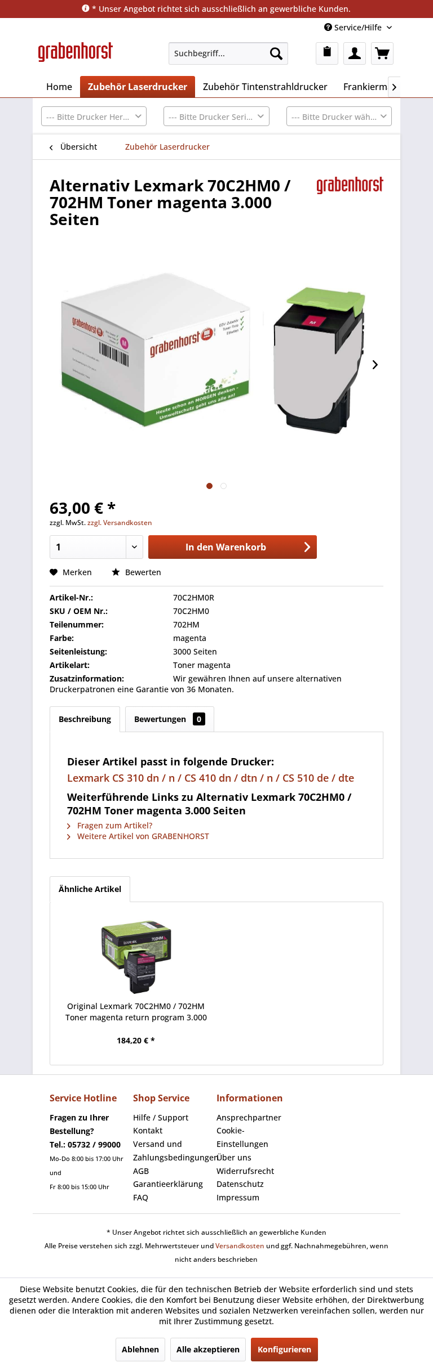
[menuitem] (228, 53)
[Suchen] (276, 53)
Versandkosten (239, 1246)
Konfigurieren (284, 1349)
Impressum (237, 1197)
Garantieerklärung (168, 1183)
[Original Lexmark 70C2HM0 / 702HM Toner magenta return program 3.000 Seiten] (136, 955)
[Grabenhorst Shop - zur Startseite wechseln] (75, 56)
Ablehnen (140, 1349)
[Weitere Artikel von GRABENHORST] (350, 196)
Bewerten (142, 572)
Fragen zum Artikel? (113, 825)
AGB (141, 1171)
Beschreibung (85, 719)
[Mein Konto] (354, 53)
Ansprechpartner (248, 1117)
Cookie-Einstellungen (242, 1137)
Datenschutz (240, 1183)
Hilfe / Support (160, 1117)
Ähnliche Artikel (90, 889)
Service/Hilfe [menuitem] (358, 27)
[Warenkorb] (382, 53)
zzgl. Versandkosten (119, 522)
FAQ (140, 1197)
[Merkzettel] (327, 53)
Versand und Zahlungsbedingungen (172, 1151)
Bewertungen (167, 719)
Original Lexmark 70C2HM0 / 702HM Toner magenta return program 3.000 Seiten (136, 1012)
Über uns (233, 1157)
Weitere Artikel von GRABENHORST (142, 836)
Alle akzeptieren (208, 1349)
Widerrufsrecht (245, 1171)
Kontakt (147, 1130)
